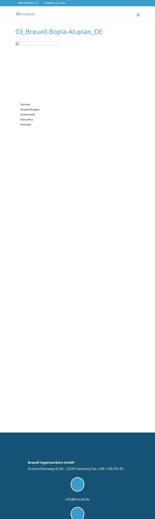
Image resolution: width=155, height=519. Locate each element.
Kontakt (25, 124)
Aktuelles (26, 119)
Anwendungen (30, 109)
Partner (25, 104)
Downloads (27, 114)
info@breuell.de (77, 499)
